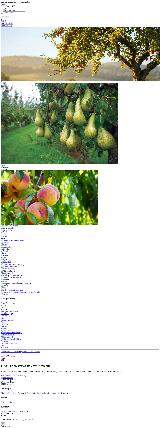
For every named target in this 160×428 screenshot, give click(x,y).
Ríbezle (4, 253)
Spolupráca (15, 292)
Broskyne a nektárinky (9, 226)
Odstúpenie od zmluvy (35, 393)
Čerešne (4, 234)
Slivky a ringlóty (7, 230)
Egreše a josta (6, 262)
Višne (3, 238)
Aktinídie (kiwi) (7, 273)
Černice (4, 245)
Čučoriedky (5, 249)
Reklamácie (22, 393)
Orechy (3, 288)
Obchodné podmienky (9, 393)
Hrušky (3, 165)
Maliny (3, 257)
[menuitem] (80, 26)
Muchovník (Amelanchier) (11, 277)
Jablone (4, 82)
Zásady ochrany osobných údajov (56, 393)
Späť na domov (7, 376)
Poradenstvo (5, 292)
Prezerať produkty (19, 376)
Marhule (4, 169)
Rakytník (4, 281)
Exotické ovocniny (8, 269)
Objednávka (23, 292)
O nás (31, 292)
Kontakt (37, 292)
